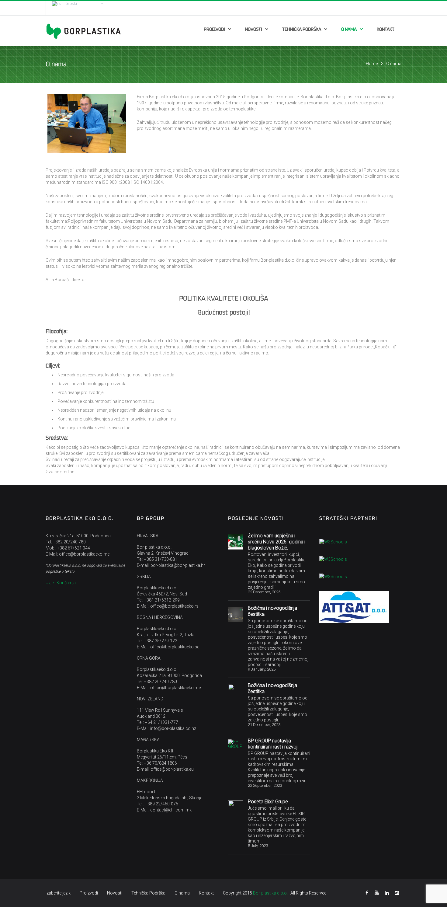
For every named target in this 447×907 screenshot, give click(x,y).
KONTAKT (385, 29)
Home (372, 63)
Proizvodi (89, 893)
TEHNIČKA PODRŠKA (301, 29)
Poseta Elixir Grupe (268, 801)
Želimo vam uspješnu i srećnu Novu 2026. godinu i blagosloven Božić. (276, 542)
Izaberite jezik (58, 893)
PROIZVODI (214, 29)
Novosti (114, 893)
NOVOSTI (253, 29)
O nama (182, 893)
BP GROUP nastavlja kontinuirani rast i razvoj (272, 744)
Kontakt (206, 893)
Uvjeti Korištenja (61, 582)
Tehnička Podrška (148, 893)
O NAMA (349, 29)
